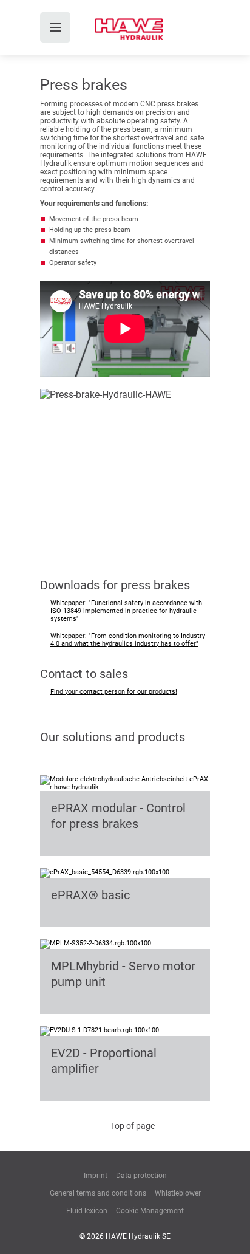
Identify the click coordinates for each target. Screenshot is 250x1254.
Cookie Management (150, 1211)
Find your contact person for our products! (113, 692)
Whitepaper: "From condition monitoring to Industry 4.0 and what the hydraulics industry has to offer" (127, 640)
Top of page (132, 1126)
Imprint (95, 1175)
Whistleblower (178, 1193)
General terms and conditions (98, 1193)
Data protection (141, 1175)
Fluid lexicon (86, 1211)
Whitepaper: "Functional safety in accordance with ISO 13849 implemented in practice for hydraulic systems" (126, 611)
